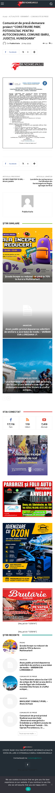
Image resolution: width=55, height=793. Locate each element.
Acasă (5, 16)
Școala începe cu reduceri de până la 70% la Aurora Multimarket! (27, 277)
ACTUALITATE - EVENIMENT (19, 16)
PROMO (27, 273)
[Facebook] (27, 764)
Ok (28, 789)
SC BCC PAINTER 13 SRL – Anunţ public (13, 180)
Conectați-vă (27, 418)
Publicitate (15, 43)
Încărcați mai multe (26, 733)
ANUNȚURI (27, 325)
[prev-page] (4, 398)
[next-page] (8, 398)
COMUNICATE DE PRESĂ (39, 16)
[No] (51, 784)
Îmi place (11, 418)
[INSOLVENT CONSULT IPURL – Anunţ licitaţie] (10, 701)
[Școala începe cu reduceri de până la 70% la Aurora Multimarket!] (27, 255)
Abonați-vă (44, 418)
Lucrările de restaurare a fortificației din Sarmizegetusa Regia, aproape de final (41, 182)
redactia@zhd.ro (35, 758)
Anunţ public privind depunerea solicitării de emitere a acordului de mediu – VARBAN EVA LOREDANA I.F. (27, 332)
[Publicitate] (5, 43)
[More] (34, 52)
